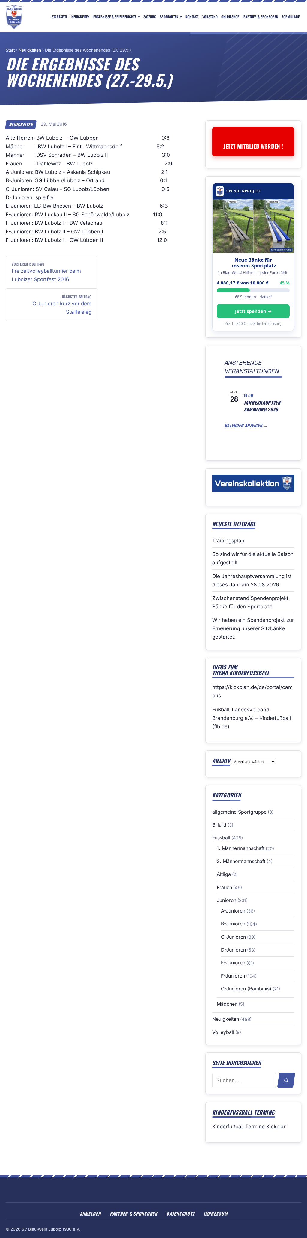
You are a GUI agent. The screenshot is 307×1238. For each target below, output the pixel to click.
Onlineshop (230, 16)
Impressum (216, 1213)
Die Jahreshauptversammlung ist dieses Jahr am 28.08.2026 (252, 580)
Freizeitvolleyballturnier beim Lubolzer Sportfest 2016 (46, 271)
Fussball (221, 838)
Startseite (59, 16)
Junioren (226, 900)
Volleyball (223, 1032)
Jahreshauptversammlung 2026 (262, 406)
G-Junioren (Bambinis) (246, 989)
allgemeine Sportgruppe (239, 812)
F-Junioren (233, 976)
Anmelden (90, 1213)
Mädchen (227, 1004)
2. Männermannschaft (241, 861)
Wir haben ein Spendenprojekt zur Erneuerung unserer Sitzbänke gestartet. (253, 628)
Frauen (224, 887)
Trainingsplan (228, 541)
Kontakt (191, 16)
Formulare (291, 16)
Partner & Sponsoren (260, 16)
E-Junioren (233, 963)
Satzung (149, 16)
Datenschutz (180, 1213)
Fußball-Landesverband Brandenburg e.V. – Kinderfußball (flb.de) (251, 718)
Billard (219, 825)
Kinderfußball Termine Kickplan (249, 1127)
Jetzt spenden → (253, 311)
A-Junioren (233, 911)
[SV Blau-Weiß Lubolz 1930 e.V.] (14, 17)
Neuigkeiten (80, 16)
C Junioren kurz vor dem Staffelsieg (61, 304)
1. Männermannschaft (240, 848)
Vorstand (210, 16)
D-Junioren (233, 950)
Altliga (224, 874)
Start (10, 50)
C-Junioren (233, 937)
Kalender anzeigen (244, 425)
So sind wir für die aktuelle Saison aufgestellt (253, 558)
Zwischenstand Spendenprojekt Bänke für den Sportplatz (250, 602)
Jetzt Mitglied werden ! (253, 146)
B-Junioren (233, 924)
